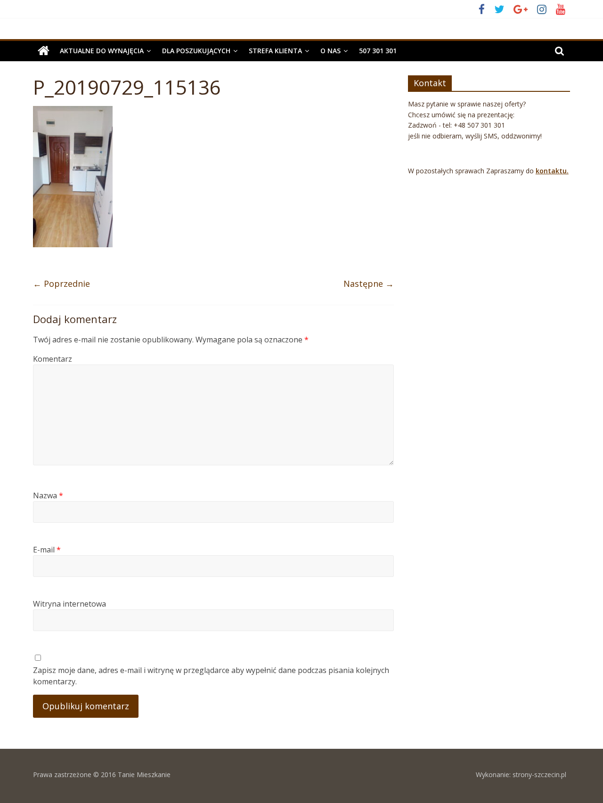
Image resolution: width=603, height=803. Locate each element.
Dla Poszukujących (196, 50)
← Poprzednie (61, 283)
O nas (330, 50)
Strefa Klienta (275, 50)
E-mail (47, 549)
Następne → (368, 283)
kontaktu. (552, 170)
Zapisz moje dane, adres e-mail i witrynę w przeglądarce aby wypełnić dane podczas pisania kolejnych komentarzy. (211, 676)
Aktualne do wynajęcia (102, 50)
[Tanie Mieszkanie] (43, 51)
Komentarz (52, 359)
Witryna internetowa (69, 604)
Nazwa (48, 495)
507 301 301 (378, 50)
